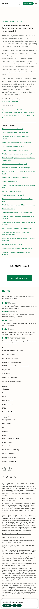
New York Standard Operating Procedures (13, 537)
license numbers (9, 525)
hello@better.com (8, 420)
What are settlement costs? (10, 181)
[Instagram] (7, 477)
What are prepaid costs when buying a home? (15, 177)
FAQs (4, 408)
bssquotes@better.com (10, 101)
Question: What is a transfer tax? (11, 191)
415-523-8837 (7, 423)
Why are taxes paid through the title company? (16, 167)
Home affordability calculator (12, 350)
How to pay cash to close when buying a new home (17, 228)
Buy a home (6, 370)
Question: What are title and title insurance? (15, 132)
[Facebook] (3, 477)
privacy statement (8, 602)
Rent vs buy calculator (10, 358)
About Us (5, 389)
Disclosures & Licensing (10, 450)
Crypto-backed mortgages (11, 381)
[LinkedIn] (11, 477)
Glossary (5, 431)
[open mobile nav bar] (36, 3)
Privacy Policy (7, 442)
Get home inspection (9, 377)
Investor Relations (8, 412)
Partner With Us (7, 400)
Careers (5, 393)
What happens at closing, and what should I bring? (17, 154)
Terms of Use (6, 446)
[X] (15, 477)
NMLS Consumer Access (10, 438)
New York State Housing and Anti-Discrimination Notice (16, 534)
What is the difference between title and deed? (16, 150)
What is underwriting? (8, 209)
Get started (28, 3)
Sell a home (6, 373)
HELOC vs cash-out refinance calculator (16, 366)
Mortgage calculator (9, 354)
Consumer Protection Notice (14, 542)
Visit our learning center (19, 278)
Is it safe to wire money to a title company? (14, 164)
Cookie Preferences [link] (9, 461)
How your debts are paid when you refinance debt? (17, 248)
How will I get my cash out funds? (12, 244)
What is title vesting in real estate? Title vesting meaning (18, 205)
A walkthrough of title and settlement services (18, 112)
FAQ (3, 427)
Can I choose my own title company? (13, 146)
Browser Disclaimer (9, 457)
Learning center (7, 404)
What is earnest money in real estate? (13, 195)
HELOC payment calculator (11, 362)
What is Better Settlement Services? (12, 129)
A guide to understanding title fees (14, 110)
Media (4, 396)
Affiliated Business (8, 453)
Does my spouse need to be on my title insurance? (17, 212)
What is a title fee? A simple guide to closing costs (16, 142)
